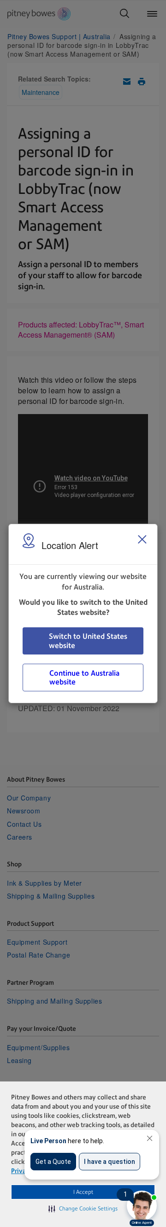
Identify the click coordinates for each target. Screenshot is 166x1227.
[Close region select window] (142, 539)
